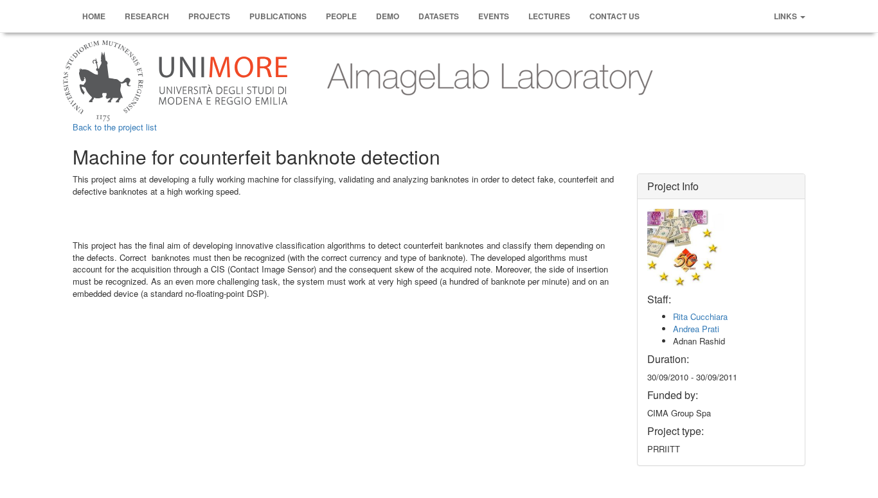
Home (93, 16)
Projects (209, 16)
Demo (387, 16)
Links (786, 16)
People (341, 16)
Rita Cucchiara (700, 316)
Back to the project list (115, 127)
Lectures (549, 16)
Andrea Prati (696, 329)
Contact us (614, 16)
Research (147, 16)
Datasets (438, 16)
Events (493, 16)
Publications (278, 16)
